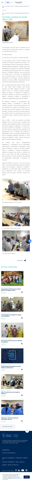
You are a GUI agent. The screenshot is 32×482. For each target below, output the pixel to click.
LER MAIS (3, 292)
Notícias (12, 6)
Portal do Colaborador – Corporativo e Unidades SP (15, 458)
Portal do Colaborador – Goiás (10, 462)
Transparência (6, 450)
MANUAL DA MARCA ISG (13, 464)
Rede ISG (22, 462)
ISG (3, 6)
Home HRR (7, 6)
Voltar (4, 10)
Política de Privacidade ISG (8, 452)
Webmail (4, 464)
